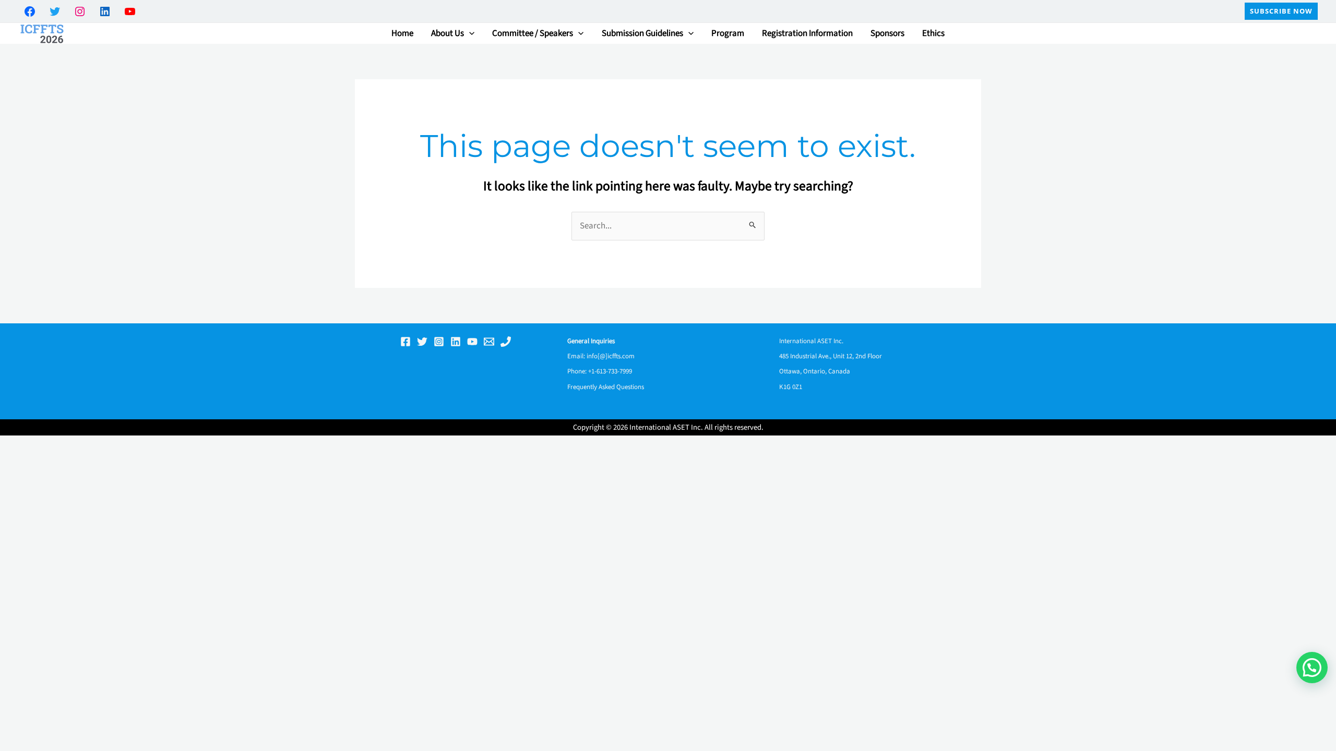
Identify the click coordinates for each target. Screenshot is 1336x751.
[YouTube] (472, 341)
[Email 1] (489, 341)
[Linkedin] (455, 341)
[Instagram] (439, 341)
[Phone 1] (505, 341)
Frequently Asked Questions (605, 387)
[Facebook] (405, 341)
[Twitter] (422, 341)
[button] (1281, 11)
